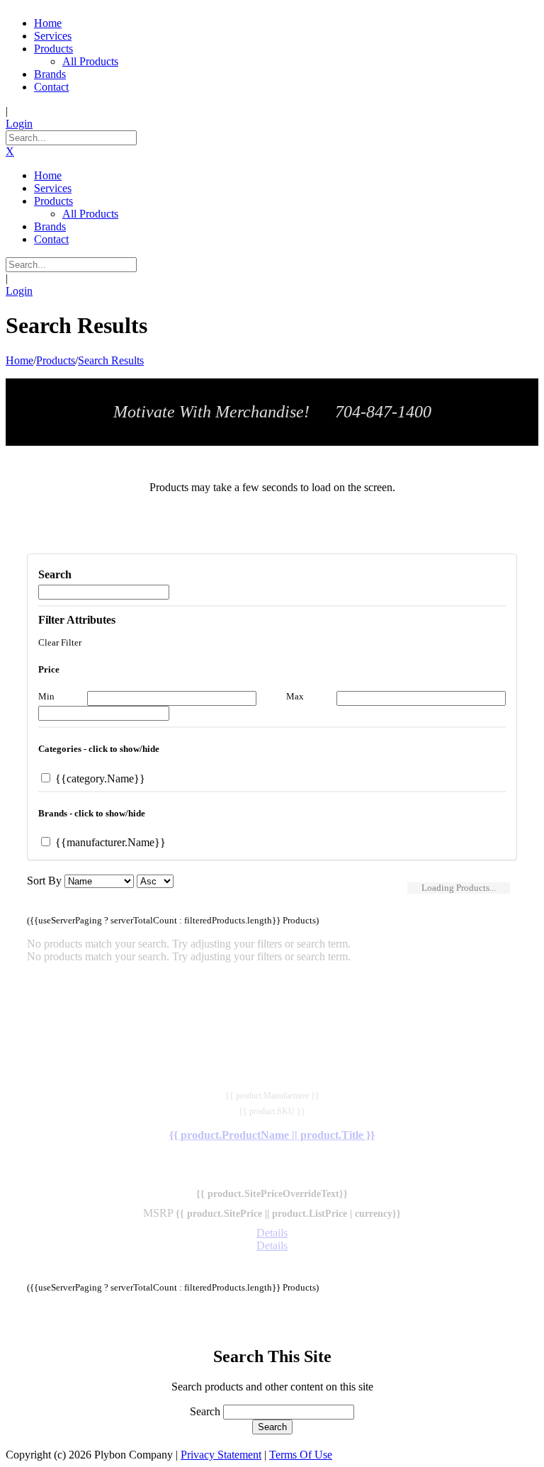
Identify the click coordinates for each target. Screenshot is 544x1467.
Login (19, 124)
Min (46, 696)
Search (205, 1411)
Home (19, 360)
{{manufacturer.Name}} (109, 842)
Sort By (44, 881)
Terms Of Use (300, 1455)
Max (295, 696)
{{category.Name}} (98, 778)
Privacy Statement (221, 1455)
